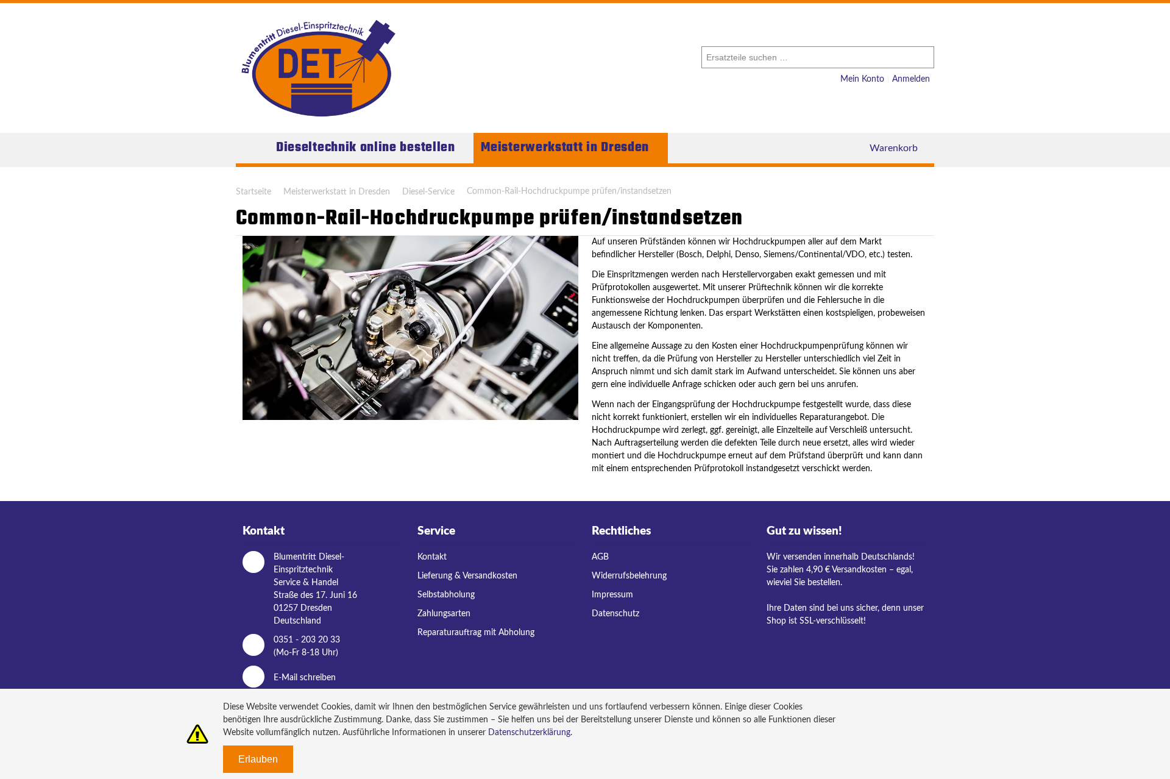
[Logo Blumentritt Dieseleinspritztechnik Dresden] (318, 68)
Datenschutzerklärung (529, 732)
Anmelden (911, 79)
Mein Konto (862, 79)
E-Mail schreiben (305, 678)
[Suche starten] (923, 57)
